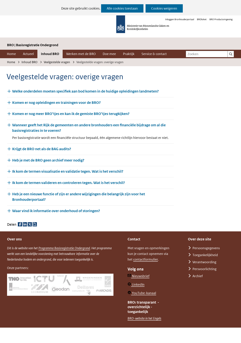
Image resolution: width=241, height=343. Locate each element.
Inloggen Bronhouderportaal (179, 19)
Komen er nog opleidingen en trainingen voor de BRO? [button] (56, 102)
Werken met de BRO (81, 54)
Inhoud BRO (50, 54)
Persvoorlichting (204, 269)
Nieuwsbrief (140, 276)
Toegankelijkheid (205, 255)
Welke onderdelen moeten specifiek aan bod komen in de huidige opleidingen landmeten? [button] (85, 91)
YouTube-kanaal (143, 293)
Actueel (28, 54)
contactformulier (145, 259)
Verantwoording (204, 262)
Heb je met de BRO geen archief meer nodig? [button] (48, 160)
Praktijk (128, 54)
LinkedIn (137, 285)
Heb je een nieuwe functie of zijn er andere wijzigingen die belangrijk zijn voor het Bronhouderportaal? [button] (78, 197)
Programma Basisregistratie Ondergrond (64, 248)
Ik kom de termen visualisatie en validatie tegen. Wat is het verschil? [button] (67, 171)
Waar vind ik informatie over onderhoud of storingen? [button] (56, 211)
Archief (197, 276)
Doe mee (109, 54)
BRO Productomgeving (221, 19)
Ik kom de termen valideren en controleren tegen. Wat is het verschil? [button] (68, 183)
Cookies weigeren (164, 8)
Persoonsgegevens (206, 248)
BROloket (202, 19)
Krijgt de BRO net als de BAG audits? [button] (41, 149)
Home (11, 54)
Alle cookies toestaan (122, 8)
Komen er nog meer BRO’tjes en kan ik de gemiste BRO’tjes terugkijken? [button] (70, 114)
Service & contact (154, 54)
